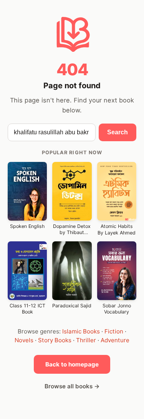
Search (117, 132)
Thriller (86, 340)
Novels (24, 340)
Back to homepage (72, 364)
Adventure (115, 340)
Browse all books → (72, 386)
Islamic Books (81, 331)
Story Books (54, 340)
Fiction (113, 331)
